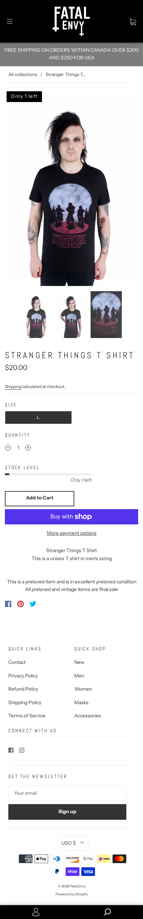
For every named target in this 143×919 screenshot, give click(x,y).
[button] (18, 188)
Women (83, 689)
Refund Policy (23, 689)
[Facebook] (8, 603)
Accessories (87, 716)
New (79, 662)
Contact (17, 662)
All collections (22, 74)
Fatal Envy (78, 886)
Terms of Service (26, 716)
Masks (81, 702)
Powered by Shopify (72, 894)
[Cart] (132, 21)
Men (79, 676)
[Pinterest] (20, 603)
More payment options (71, 533)
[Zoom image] (71, 188)
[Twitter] (33, 603)
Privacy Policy (23, 676)
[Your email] (67, 793)
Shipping (13, 386)
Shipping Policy (24, 702)
